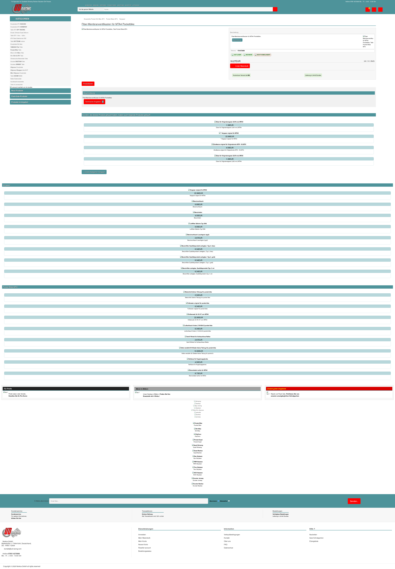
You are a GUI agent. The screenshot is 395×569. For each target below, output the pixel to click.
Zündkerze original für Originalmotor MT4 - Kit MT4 (229, 150)
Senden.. (354, 501)
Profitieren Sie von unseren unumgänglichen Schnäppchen (285, 395)
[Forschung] (275, 9)
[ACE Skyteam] (197, 473)
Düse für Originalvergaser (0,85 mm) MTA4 (229, 161)
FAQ (225, 544)
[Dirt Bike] (197, 428)
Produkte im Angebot (19, 102)
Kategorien (22, 18)
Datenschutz (228, 548)
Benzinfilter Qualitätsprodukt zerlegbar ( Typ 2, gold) (197, 262)
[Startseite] (82, 19)
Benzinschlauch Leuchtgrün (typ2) (197, 240)
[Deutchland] (379, 1)
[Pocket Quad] (197, 439)
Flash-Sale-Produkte (19, 96)
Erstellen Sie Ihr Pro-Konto (18, 396)
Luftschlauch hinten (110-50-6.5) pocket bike (197, 331)
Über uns (227, 541)
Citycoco (136, 5)
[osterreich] (382, 1)
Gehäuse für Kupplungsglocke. (197, 364)
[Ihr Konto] (374, 10)
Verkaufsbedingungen (232, 534)
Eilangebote (313, 541)
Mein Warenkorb (144, 538)
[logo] (21, 8)
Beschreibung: (234, 32)
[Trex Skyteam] (197, 467)
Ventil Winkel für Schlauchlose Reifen (197, 342)
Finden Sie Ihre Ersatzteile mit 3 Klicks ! (156, 395)
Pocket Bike (111, 5)
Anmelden (142, 534)
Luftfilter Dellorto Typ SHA (197, 229)
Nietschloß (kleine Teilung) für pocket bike (197, 297)
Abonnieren (213, 501)
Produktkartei (88, 83)
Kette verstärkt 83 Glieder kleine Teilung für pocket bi (197, 353)
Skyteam (120, 5)
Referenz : (234, 51)
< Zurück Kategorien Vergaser (94, 172)
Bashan (96, 5)
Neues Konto (143, 544)
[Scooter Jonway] (197, 478)
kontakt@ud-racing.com (12, 549)
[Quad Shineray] (197, 445)
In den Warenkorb (241, 66)
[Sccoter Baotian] (197, 484)
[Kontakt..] (380, 10)
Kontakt (226, 538)
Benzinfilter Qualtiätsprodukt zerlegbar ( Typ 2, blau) (197, 251)
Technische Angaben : (94, 101)
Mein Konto (142, 541)
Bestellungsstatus (144, 551)
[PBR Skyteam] (197, 462)
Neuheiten (313, 534)
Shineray (88, 5)
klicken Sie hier (16, 518)
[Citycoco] (197, 434)
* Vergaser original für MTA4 (228, 139)
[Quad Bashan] (197, 451)
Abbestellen (223, 501)
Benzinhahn (197, 218)
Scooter (128, 5)
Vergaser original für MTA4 (197, 195)
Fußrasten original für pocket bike (197, 309)
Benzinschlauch (197, 207)
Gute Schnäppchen (316, 538)
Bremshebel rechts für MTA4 (197, 376)
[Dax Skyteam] (197, 456)
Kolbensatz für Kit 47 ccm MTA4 (197, 320)
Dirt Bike (103, 5)
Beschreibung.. (237, 40)
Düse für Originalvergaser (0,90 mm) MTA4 (229, 127)
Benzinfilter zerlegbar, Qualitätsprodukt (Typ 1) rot (197, 274)
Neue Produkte (17, 90)
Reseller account (144, 548)
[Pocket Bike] (197, 423)
